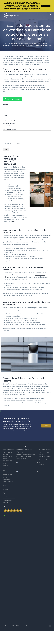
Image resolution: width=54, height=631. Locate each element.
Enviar (6, 149)
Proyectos (5, 489)
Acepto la (12, 143)
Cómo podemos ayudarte (10, 129)
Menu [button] (48, 14)
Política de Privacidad (15, 143)
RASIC (14, 221)
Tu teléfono (6, 116)
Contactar (46, 425)
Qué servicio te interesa (9, 123)
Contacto (5, 496)
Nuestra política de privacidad (7, 501)
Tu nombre (6, 104)
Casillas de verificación (9, 141)
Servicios (5, 485)
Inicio (4, 470)
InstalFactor (6, 625)
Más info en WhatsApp (14, 99)
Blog (4, 493)
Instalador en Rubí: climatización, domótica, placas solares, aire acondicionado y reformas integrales (9, 478)
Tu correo (6, 110)
